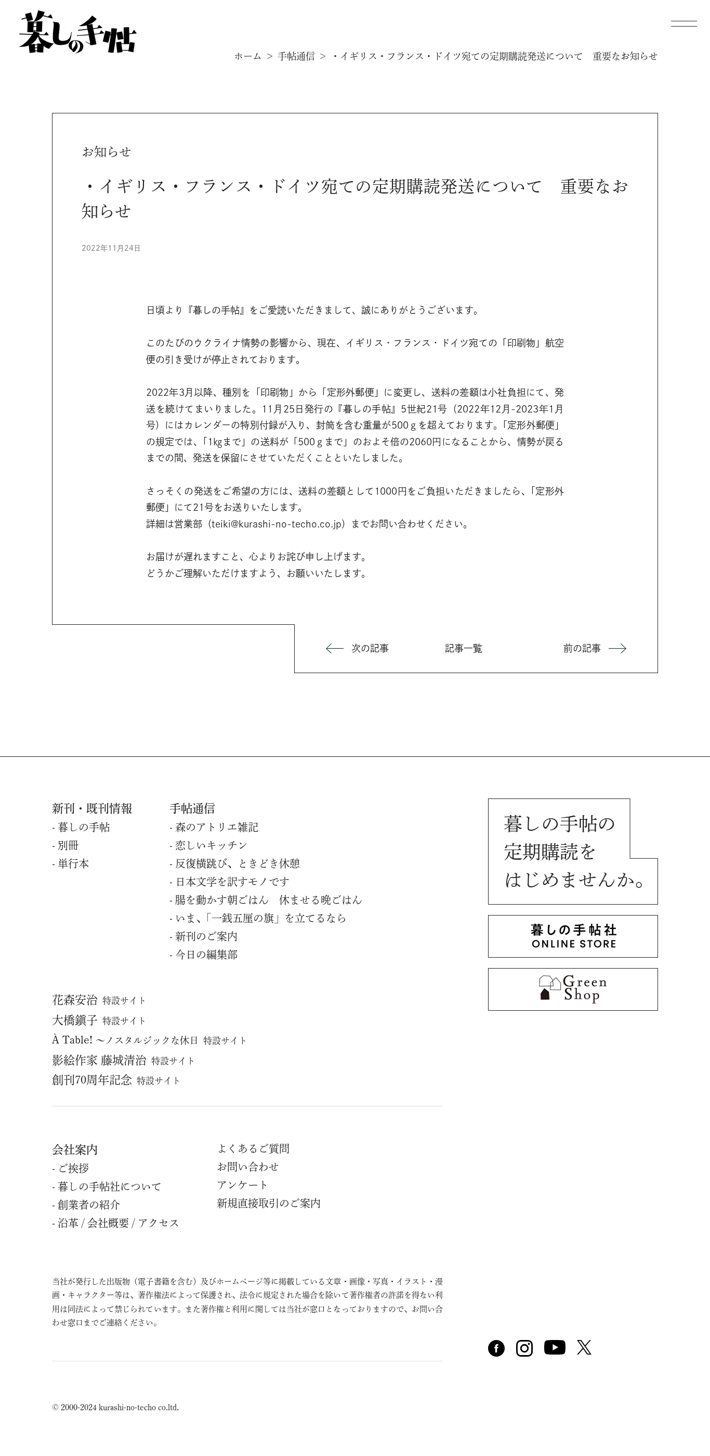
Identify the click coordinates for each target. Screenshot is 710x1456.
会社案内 (75, 1149)
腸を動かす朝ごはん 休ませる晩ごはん (268, 900)
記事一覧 (463, 648)
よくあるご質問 (253, 1148)
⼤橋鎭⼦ (99, 1020)
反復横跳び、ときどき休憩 (237, 863)
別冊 (68, 845)
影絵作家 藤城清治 (123, 1060)
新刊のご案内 (206, 936)
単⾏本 (73, 863)
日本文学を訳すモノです (232, 882)
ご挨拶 (73, 1168)
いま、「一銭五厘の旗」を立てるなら (261, 918)
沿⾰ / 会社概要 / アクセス (118, 1223)
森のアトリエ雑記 (216, 827)
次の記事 (370, 648)
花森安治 (99, 1000)
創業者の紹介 (89, 1205)
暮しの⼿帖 (84, 827)
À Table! (149, 1040)
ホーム (248, 56)
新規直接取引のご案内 (269, 1203)
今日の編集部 (206, 954)
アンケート (243, 1185)
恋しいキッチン (211, 845)
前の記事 (582, 648)
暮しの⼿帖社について (110, 1186)
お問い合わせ (248, 1167)
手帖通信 (296, 56)
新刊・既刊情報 (92, 808)
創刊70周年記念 (116, 1080)
